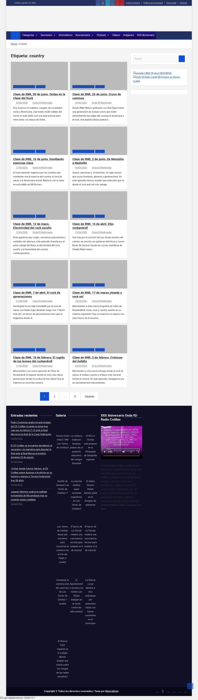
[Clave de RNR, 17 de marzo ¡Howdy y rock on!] (78, 277)
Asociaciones (82, 35)
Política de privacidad (153, 3)
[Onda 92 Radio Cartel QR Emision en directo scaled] (159, 77)
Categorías (28, 35)
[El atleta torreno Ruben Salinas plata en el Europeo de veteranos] (90, 472)
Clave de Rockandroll (24, 87)
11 (75, 396)
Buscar (182, 58)
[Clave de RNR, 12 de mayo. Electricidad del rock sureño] (18, 208)
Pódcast (101, 35)
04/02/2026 (81, 366)
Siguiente (89, 396)
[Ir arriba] (190, 686)
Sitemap (183, 3)
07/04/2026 (22, 301)
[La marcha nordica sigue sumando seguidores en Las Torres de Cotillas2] (76, 472)
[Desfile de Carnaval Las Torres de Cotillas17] (62, 472)
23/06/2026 (81, 103)
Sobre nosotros (133, 3)
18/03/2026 (81, 301)
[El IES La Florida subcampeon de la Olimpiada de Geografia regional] (90, 427)
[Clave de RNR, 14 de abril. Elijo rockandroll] (78, 208)
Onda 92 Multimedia (42, 103)
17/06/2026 (22, 167)
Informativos (65, 35)
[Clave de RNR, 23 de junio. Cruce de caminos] (78, 79)
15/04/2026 (81, 232)
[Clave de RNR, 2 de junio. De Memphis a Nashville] (78, 144)
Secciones (46, 35)
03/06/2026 (81, 167)
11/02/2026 (22, 366)
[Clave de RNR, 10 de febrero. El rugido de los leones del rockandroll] (18, 342)
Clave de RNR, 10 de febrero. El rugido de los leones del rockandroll (39, 359)
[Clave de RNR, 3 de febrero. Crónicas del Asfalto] (78, 342)
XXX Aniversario (146, 35)
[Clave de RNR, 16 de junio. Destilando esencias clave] (18, 144)
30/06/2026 (22, 103)
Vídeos (116, 35)
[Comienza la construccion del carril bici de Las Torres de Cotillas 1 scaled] (62, 571)
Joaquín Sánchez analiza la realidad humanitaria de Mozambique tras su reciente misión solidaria (29, 495)
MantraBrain (112, 691)
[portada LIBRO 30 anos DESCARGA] (152, 73)
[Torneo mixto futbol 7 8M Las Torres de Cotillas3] (62, 427)
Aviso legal (171, 3)
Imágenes (128, 35)
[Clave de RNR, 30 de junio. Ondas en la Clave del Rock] (18, 79)
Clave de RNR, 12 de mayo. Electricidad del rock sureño (32, 226)
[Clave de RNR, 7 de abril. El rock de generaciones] (18, 277)
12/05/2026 (22, 232)
